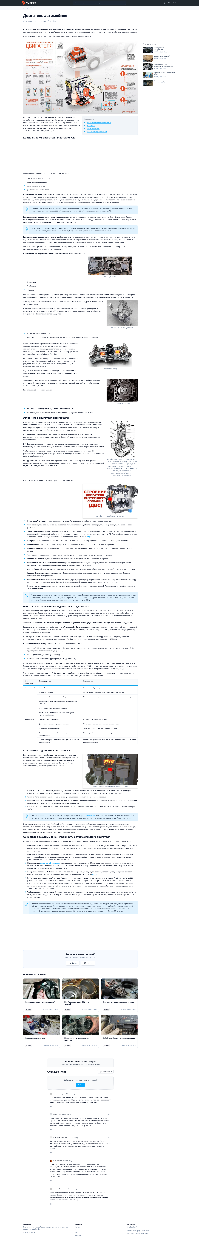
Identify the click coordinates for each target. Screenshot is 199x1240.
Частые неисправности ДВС (97, 131)
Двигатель (30, 8)
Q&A (76, 1233)
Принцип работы (93, 128)
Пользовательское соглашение (138, 1234)
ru (169, 3)
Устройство (91, 125)
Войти (175, 3)
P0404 (94, 874)
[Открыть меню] (164, 3)
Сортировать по (104, 1072)
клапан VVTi (90, 815)
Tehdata (78, 1236)
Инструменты (80, 1230)
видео (89, 537)
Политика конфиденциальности (138, 1231)
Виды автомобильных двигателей (99, 122)
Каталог (78, 1227)
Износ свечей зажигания (50, 863)
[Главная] (23, 8)
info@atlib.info (132, 1227)
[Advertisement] (80, 155)
